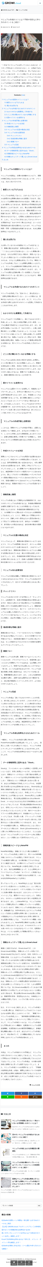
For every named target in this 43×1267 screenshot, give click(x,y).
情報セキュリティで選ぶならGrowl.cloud (20, 157)
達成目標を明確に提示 (17, 139)
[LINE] (7, 1097)
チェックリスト (14, 136)
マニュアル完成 (11, 145)
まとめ (5, 160)
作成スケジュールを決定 (14, 124)
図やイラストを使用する (14, 117)
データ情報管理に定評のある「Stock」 (19, 151)
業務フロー (13, 142)
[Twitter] (7, 1093)
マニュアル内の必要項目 (14, 132)
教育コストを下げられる (14, 102)
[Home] (11, 3)
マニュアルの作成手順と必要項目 (15, 121)
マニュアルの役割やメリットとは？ (15, 99)
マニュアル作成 (22, 10)
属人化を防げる (11, 106)
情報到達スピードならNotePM (16, 154)
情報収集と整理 (11, 127)
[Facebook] (21, 1093)
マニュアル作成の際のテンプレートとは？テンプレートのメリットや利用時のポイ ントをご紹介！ (26, 1164)
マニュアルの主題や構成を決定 (17, 130)
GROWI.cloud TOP (8, 10)
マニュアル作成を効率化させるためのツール (19, 148)
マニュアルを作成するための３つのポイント (19, 108)
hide (23, 95)
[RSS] (21, 1097)
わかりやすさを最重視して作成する (18, 112)
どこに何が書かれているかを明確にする (20, 115)
